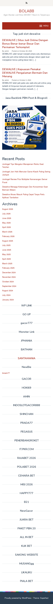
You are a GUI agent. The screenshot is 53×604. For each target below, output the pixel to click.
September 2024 (9, 286)
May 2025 (6, 254)
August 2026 (7, 209)
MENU (46, 26)
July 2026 (6, 213)
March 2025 (7, 263)
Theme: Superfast (40, 598)
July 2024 (6, 295)
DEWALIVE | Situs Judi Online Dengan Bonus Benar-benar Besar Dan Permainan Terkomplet (25, 43)
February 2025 (8, 267)
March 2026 (7, 231)
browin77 (6, 373)
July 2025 (6, 245)
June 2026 (6, 218)
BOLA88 (26, 11)
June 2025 (6, 249)
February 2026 (8, 236)
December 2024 (9, 272)
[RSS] (26, 3)
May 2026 (6, 222)
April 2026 (6, 227)
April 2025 (6, 258)
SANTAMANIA (26, 358)
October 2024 (8, 281)
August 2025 (7, 240)
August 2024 (7, 290)
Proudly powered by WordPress (18, 598)
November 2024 (9, 277)
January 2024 (8, 299)
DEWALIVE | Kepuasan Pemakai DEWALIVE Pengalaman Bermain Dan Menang (25, 72)
